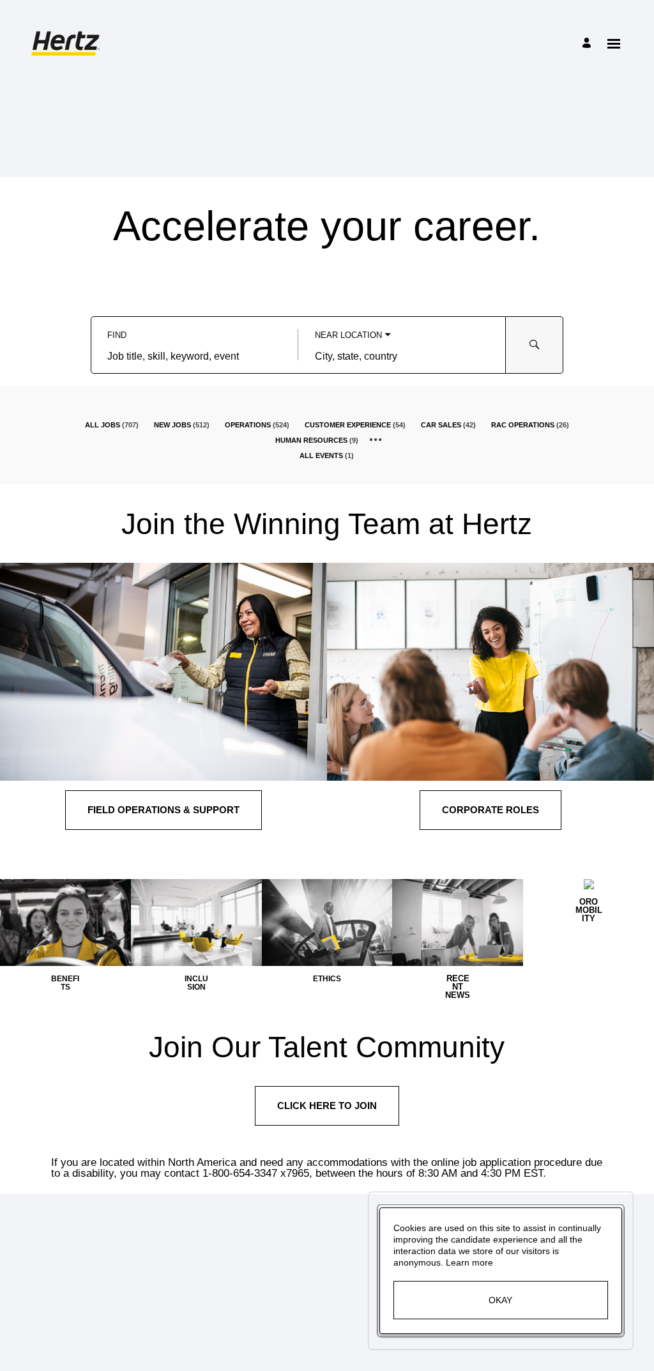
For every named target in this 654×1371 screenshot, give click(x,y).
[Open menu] (613, 44)
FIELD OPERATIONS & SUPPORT (163, 809)
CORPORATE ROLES (490, 809)
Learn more (469, 1262)
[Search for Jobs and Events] (534, 345)
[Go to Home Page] (67, 43)
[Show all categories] (376, 440)
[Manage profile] (588, 44)
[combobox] (194, 356)
